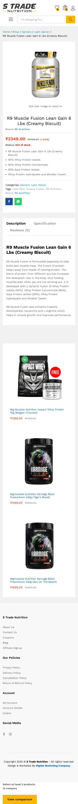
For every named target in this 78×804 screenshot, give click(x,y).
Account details (12, 707)
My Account (10, 702)
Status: (9, 144)
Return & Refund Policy (17, 683)
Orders (7, 713)
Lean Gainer (38, 184)
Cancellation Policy (14, 677)
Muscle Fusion (35, 188)
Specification (45, 223)
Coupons (8, 637)
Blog (5, 642)
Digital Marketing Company (53, 765)
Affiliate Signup (12, 647)
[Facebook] (4, 734)
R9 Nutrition (22, 129)
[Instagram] (10, 734)
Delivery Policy (12, 672)
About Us (8, 627)
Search (70, 19)
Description (16, 223)
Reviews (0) (20, 230)
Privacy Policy (11, 667)
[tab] (17, 225)
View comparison (19, 799)
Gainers (25, 184)
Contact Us (10, 632)
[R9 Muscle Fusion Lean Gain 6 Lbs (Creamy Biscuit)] (9, 201)
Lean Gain (18, 188)
